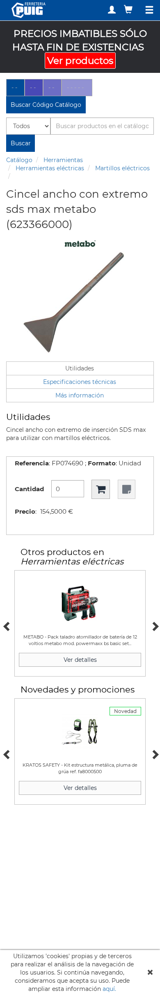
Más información (79, 395)
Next (154, 625)
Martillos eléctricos (122, 168)
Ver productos (80, 60)
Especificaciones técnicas (79, 382)
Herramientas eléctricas (50, 168)
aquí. (109, 989)
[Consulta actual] (129, 9)
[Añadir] (100, 489)
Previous (6, 625)
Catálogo (19, 160)
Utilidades (79, 368)
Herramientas (63, 160)
